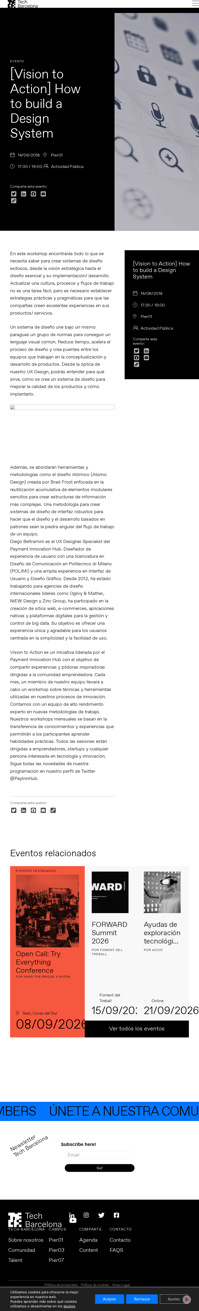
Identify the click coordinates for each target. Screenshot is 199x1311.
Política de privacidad (61, 1285)
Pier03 (56, 1250)
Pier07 (56, 1261)
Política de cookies (95, 1285)
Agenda (88, 1240)
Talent (15, 1261)
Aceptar (109, 1299)
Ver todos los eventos (137, 1029)
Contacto (120, 1240)
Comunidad (21, 1250)
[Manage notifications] (187, 1299)
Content (88, 1250)
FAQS (116, 1250)
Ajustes (174, 1299)
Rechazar (142, 1299)
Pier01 (56, 1240)
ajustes (69, 1306)
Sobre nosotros (26, 1240)
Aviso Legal (121, 1285)
